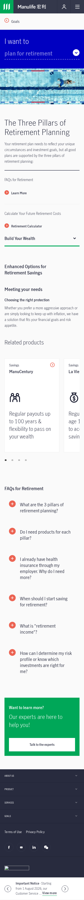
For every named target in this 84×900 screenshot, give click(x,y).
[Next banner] (65, 888)
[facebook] (10, 849)
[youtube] (22, 849)
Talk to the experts (42, 744)
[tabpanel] (42, 353)
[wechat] (47, 849)
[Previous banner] (7, 888)
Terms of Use (13, 832)
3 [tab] (19, 460)
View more (49, 893)
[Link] (6, 6)
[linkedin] (35, 849)
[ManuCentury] (31, 405)
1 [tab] (5, 460)
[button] (42, 507)
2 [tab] (12, 460)
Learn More (19, 193)
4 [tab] (26, 460)
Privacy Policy (35, 832)
